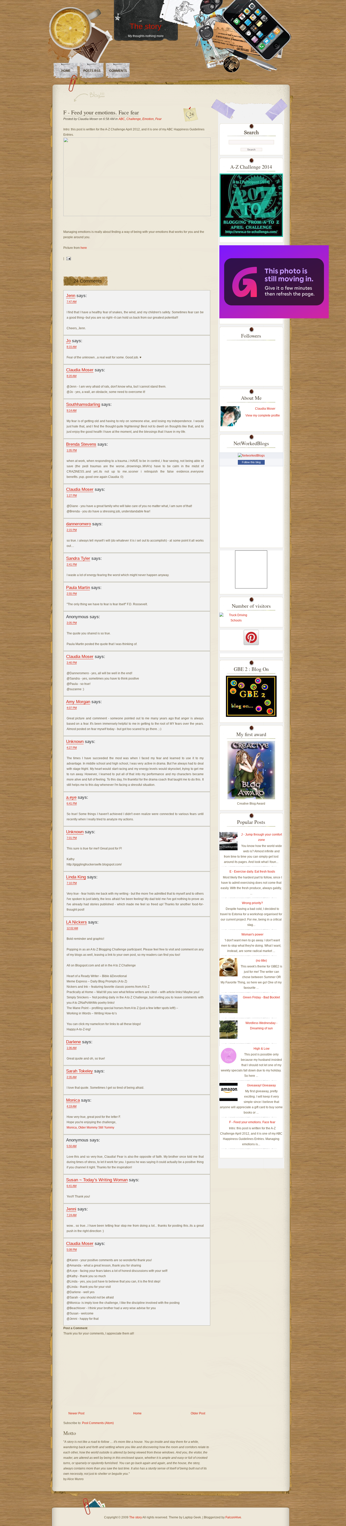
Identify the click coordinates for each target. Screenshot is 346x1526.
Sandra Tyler (78, 558)
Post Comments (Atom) (98, 1423)
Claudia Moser (79, 369)
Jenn (70, 295)
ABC (122, 119)
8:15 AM (71, 346)
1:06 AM (71, 1047)
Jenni (71, 1208)
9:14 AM (71, 410)
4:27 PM (72, 747)
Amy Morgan (78, 701)
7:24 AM (71, 1215)
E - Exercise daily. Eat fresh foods (252, 871)
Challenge (133, 119)
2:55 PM (72, 593)
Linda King (76, 876)
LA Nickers (76, 922)
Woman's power (252, 934)
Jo (68, 340)
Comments (118, 71)
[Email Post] (68, 258)
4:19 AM (71, 1106)
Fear (158, 119)
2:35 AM (71, 1077)
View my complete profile (262, 415)
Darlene (73, 1041)
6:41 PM (72, 803)
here (84, 248)
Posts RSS (92, 71)
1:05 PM (72, 450)
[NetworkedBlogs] (251, 455)
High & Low (262, 1048)
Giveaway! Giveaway (261, 1085)
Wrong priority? (252, 903)
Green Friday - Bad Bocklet (261, 997)
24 (191, 114)
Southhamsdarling (83, 404)
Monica (73, 1100)
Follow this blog (251, 462)
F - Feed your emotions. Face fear (101, 112)
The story (145, 26)
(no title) (261, 960)
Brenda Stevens (81, 444)
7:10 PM (72, 883)
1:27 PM (72, 495)
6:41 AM (71, 1185)
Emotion (148, 119)
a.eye (71, 797)
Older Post (198, 1413)
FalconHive (233, 1517)
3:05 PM (72, 622)
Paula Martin (78, 587)
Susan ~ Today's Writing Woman (97, 1179)
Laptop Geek (192, 1517)
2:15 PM (72, 529)
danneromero (78, 523)
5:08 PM (72, 1249)
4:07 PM (72, 707)
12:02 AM (72, 928)
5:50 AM (71, 1146)
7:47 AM (71, 301)
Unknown (75, 741)
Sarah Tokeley (79, 1070)
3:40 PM (72, 662)
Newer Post (76, 1413)
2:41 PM (72, 564)
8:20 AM (71, 375)
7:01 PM (72, 837)
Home (65, 71)
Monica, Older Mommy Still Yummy (90, 1127)
